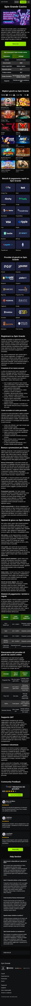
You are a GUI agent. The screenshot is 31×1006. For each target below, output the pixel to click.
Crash (18, 95)
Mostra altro (15, 849)
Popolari (3, 95)
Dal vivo (11, 95)
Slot (25, 95)
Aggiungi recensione (15, 794)
